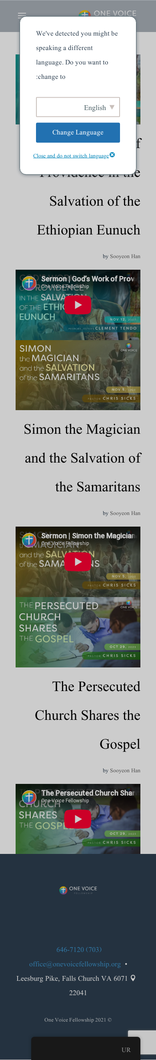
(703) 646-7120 (79, 950)
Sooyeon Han (125, 256)
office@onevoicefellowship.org (75, 965)
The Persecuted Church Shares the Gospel (87, 716)
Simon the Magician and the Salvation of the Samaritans (82, 459)
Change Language (78, 132)
